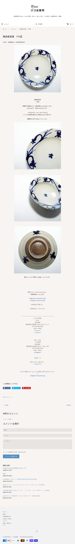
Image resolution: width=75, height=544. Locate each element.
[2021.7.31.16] (37, 221)
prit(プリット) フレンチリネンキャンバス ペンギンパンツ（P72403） (24, 485)
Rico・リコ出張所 (13, 537)
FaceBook (37, 332)
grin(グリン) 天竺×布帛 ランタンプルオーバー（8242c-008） (22, 496)
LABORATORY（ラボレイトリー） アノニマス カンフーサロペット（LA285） (26, 490)
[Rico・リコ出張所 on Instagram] (37, 532)
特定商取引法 (7, 516)
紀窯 (5, 473)
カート (71, 24)
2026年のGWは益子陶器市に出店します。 (15, 468)
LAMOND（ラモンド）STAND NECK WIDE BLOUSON (20, 479)
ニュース (13, 29)
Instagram (37, 330)
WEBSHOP (37, 364)
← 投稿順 (5, 405)
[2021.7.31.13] (37, 169)
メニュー (6, 24)
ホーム (5, 29)
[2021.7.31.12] (37, 92)
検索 (4, 514)
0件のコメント (7, 397)
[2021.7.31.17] (37, 273)
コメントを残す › (8, 419)
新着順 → (69, 405)
